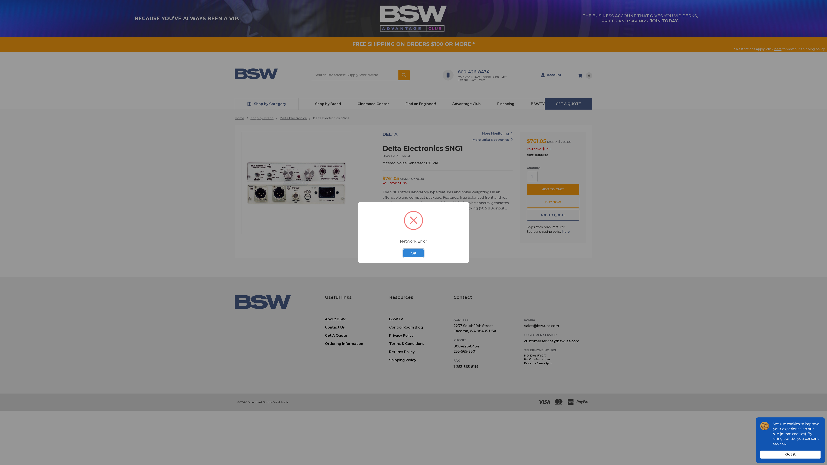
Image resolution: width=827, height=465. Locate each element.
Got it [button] (790, 454)
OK (413, 253)
